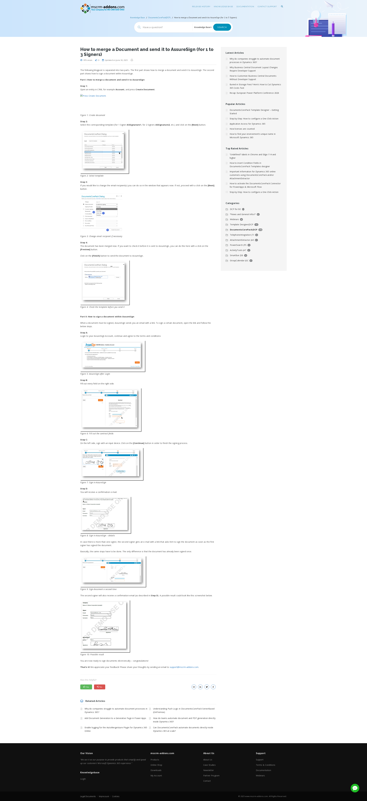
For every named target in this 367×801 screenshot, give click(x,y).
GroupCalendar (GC (239, 260)
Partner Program (211, 775)
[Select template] (148, 151)
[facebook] (213, 687)
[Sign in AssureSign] (148, 464)
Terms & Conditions (265, 765)
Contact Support (267, 6)
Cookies (115, 796)
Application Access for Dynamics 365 (248, 123)
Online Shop (156, 765)
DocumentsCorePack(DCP (243, 229)
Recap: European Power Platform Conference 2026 (254, 93)
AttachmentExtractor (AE (242, 240)
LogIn (83, 778)
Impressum (104, 796)
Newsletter (208, 770)
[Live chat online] (355, 788)
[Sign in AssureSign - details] (148, 515)
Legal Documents (88, 796)
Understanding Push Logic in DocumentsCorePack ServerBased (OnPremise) (184, 710)
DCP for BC (235, 209)
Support (259, 759)
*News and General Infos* (243, 214)
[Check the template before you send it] (148, 282)
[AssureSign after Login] (148, 356)
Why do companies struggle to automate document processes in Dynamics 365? (116, 710)
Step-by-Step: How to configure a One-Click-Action (254, 118)
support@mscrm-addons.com (184, 667)
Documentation (245, 6)
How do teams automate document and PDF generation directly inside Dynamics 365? (184, 720)
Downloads (156, 770)
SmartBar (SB (236, 255)
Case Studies (209, 765)
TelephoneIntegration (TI (242, 234)
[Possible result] (148, 626)
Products (155, 759)
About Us (207, 759)
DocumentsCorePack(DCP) (159, 17)
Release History (201, 6)
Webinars (234, 219)
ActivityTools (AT (238, 250)
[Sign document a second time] (148, 572)
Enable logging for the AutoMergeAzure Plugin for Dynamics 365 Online (116, 729)
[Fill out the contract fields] (148, 410)
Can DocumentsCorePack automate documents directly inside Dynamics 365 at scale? (183, 729)
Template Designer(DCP (241, 224)
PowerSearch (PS (238, 245)
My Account (156, 775)
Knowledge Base (223, 6)
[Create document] (148, 103)
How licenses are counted (242, 128)
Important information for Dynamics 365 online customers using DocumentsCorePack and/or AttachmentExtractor (253, 175)
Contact (207, 780)
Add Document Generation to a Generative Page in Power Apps (115, 718)
